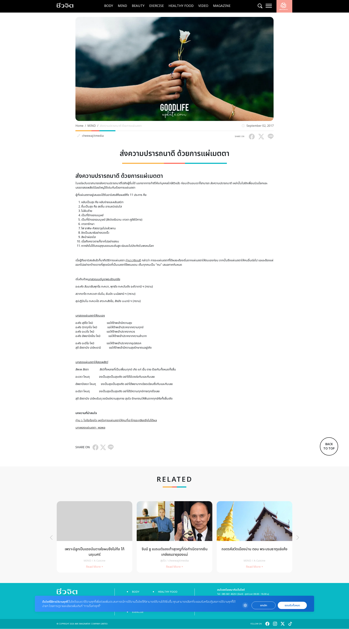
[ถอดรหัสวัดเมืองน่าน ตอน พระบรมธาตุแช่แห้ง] (254, 537)
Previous (51, 537)
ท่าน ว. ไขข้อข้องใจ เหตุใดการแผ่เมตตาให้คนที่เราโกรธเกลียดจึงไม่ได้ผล (116, 420)
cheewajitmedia (93, 136)
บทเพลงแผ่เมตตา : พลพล (90, 428)
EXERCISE (156, 5)
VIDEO (203, 5)
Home (79, 126)
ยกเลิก (263, 605)
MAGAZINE (221, 5)
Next (297, 537)
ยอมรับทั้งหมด (292, 605)
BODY (108, 5)
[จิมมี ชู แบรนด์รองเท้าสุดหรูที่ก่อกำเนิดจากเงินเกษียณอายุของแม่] (174, 537)
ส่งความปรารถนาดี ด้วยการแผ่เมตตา (121, 126)
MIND (122, 5)
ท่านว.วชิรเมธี (133, 260)
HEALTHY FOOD (181, 5)
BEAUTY (138, 5)
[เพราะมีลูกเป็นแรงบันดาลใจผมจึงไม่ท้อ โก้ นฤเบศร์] (94, 537)
